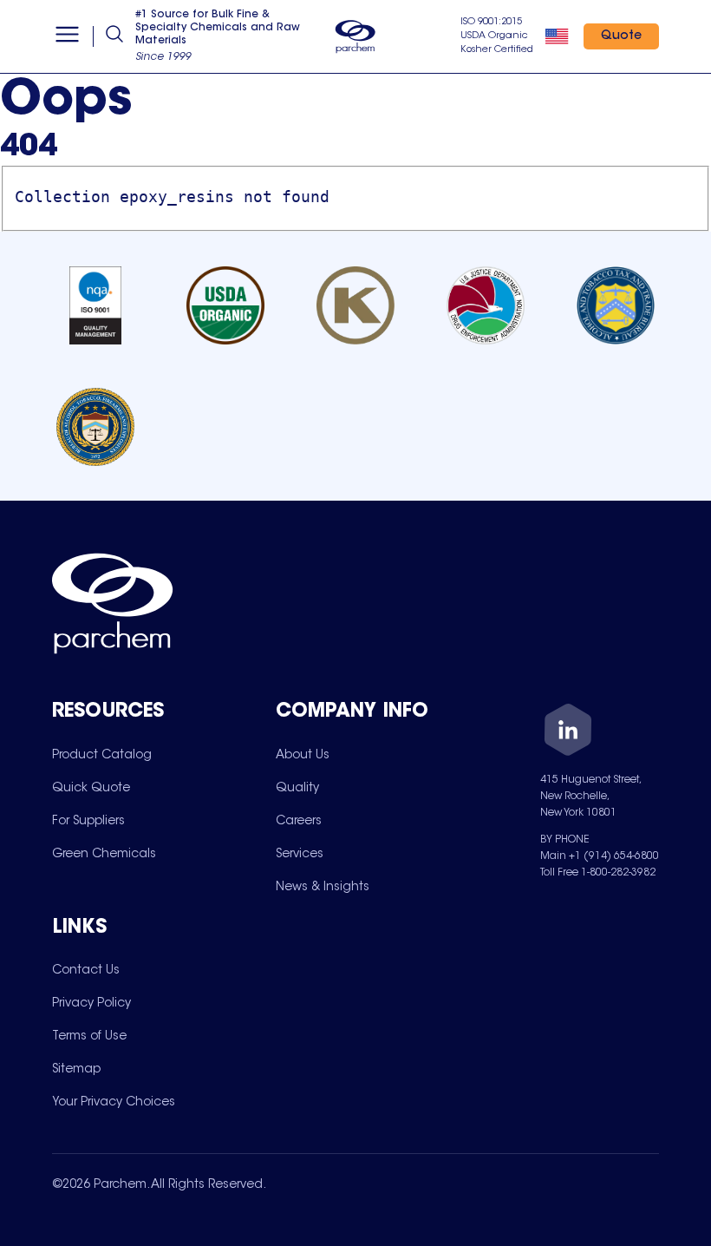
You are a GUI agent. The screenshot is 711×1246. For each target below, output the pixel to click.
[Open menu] (67, 36)
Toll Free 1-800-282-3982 (598, 873)
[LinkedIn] (568, 733)
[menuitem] (102, 755)
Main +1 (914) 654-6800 (599, 856)
